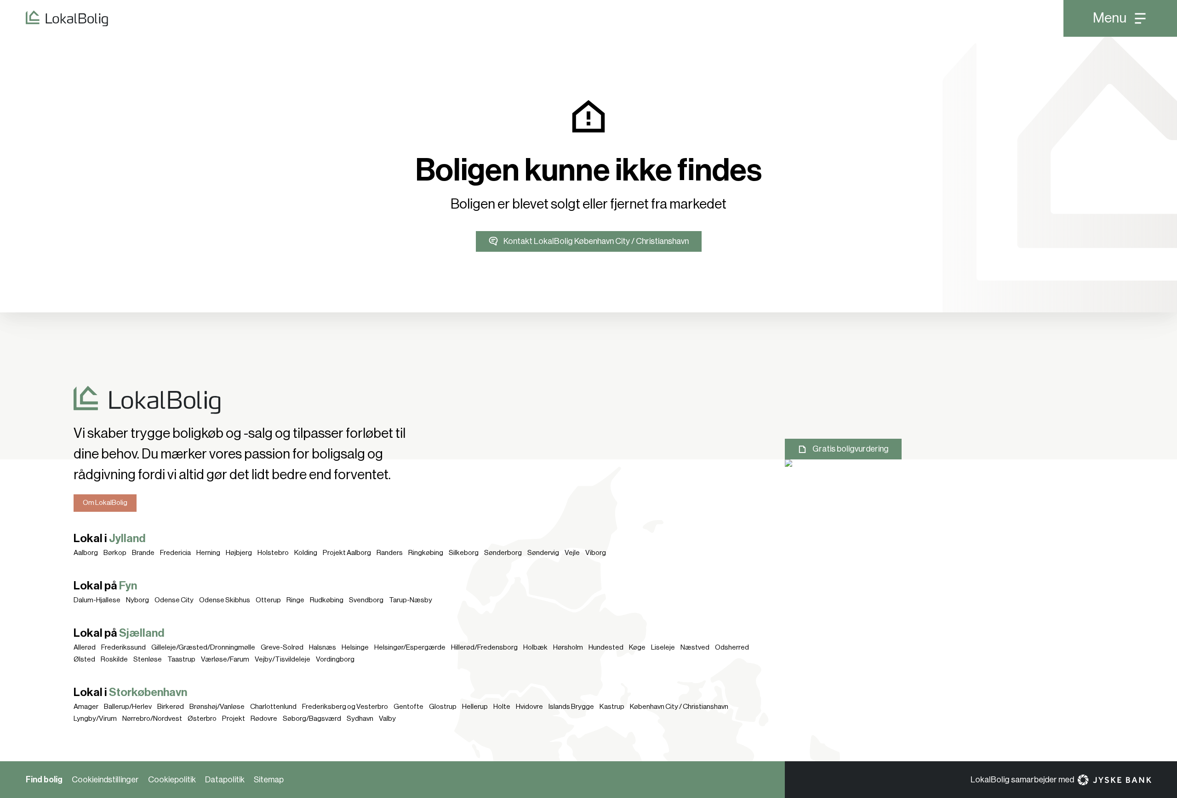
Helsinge (355, 647)
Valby (387, 718)
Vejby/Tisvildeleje (282, 659)
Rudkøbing (326, 600)
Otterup (268, 600)
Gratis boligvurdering (850, 449)
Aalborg (86, 552)
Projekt (233, 718)
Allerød (85, 647)
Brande (143, 552)
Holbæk (535, 647)
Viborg (595, 552)
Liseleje (663, 647)
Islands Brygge (571, 706)
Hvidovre (529, 706)
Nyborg (137, 600)
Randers (390, 552)
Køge (637, 647)
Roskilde (114, 659)
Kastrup (612, 706)
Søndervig (543, 552)
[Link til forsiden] (54, 18)
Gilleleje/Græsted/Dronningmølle (203, 647)
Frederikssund (123, 647)
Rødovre (264, 718)
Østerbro (202, 718)
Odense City (174, 600)
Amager (86, 706)
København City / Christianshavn (679, 706)
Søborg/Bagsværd (312, 718)
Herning (208, 552)
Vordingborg (335, 659)
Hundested (605, 647)
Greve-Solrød (282, 647)
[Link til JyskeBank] (1114, 780)
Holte (501, 706)
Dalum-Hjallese (97, 600)
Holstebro (273, 552)
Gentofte (408, 706)
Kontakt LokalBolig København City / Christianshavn (596, 241)
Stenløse (147, 659)
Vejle (572, 552)
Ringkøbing (425, 552)
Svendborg (366, 600)
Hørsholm (568, 647)
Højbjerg (239, 552)
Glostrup (443, 706)
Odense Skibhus (224, 600)
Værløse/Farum (225, 659)
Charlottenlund (273, 706)
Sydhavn (360, 718)
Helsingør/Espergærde (410, 647)
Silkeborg (464, 552)
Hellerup (475, 706)
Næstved (694, 647)
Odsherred (732, 647)
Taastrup (181, 659)
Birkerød (170, 706)
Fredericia (175, 552)
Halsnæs (322, 647)
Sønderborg (503, 552)
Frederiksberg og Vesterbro (345, 706)
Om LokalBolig (105, 502)
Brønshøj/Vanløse (217, 706)
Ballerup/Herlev (128, 706)
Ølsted (84, 659)
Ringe (295, 600)
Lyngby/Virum (95, 718)
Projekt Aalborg (347, 552)
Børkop (114, 552)
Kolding (305, 552)
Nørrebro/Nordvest (152, 718)
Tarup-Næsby (410, 600)
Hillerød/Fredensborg (484, 647)
